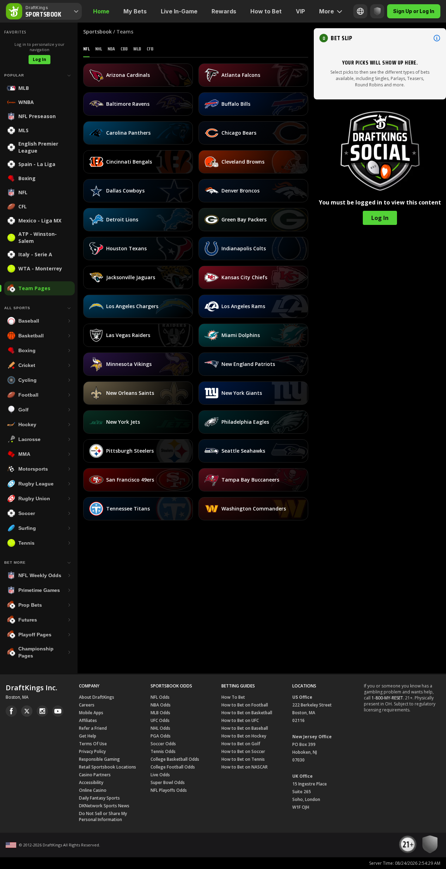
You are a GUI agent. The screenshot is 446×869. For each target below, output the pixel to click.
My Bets (135, 11)
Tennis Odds (163, 751)
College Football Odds (173, 767)
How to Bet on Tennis (243, 759)
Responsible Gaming (99, 759)
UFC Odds (160, 720)
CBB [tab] (124, 49)
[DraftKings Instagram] (42, 711)
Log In (39, 59)
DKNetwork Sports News (104, 806)
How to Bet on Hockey (243, 736)
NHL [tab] (98, 49)
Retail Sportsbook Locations (107, 767)
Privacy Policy (92, 751)
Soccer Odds (163, 744)
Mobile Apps (91, 713)
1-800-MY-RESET (387, 698)
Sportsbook (97, 31)
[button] (380, 38)
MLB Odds (160, 713)
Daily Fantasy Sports (99, 798)
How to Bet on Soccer (243, 751)
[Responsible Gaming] (377, 11)
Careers (86, 705)
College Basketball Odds (175, 759)
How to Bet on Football (244, 705)
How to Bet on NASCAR (244, 767)
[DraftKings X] (26, 711)
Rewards (224, 11)
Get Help (87, 736)
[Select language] (360, 11)
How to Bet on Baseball (244, 728)
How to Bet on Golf (240, 744)
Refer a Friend (93, 728)
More (326, 11)
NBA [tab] (111, 49)
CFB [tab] (150, 49)
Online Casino (92, 790)
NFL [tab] (86, 49)
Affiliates (88, 720)
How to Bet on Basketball (246, 713)
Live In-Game (179, 11)
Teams (124, 31)
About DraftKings (96, 697)
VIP (300, 11)
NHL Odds (160, 728)
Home (101, 11)
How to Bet (266, 11)
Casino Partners (95, 775)
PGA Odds (161, 736)
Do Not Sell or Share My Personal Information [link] (103, 816)
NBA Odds (161, 705)
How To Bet (233, 697)
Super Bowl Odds (168, 782)
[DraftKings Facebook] (11, 711)
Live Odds (160, 775)
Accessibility (91, 782)
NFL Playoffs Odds (169, 790)
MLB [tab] (137, 49)
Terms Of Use (93, 744)
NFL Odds (160, 697)
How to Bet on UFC (240, 720)
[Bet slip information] (436, 38)
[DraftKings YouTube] (57, 711)
